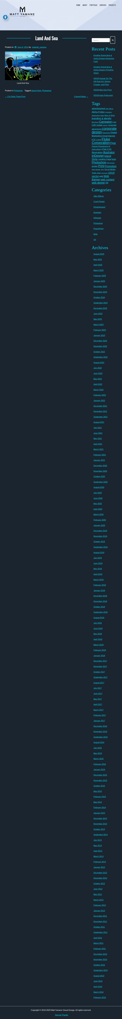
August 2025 (99, 254)
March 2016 (99, 759)
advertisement (98, 108)
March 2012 (99, 900)
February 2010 (100, 998)
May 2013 (98, 846)
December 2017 (100, 661)
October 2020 (99, 477)
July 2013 (98, 840)
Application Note (98, 115)
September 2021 (101, 417)
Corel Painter (99, 202)
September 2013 (101, 835)
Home (78, 5)
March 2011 (98, 943)
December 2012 (100, 873)
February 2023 (100, 330)
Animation (108, 112)
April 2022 (98, 384)
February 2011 (100, 949)
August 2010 (99, 976)
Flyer (113, 143)
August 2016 (99, 742)
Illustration (97, 152)
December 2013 (100, 818)
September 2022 (101, 357)
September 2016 (101, 737)
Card (114, 122)
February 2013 (100, 862)
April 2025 (98, 265)
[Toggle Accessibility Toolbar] (5, 17)
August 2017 (99, 683)
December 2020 (100, 466)
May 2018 (98, 634)
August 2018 (99, 618)
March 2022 (99, 390)
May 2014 (98, 802)
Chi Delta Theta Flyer (15, 97)
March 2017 (99, 710)
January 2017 (99, 721)
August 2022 (99, 363)
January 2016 (99, 770)
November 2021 (100, 411)
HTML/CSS (106, 149)
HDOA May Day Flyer (103, 90)
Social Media (109, 169)
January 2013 (99, 867)
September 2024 (101, 303)
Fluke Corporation (101, 141)
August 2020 (99, 487)
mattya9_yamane (39, 47)
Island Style (36, 91)
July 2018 (98, 623)
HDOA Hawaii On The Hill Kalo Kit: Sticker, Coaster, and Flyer (103, 81)
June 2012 (98, 889)
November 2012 (100, 878)
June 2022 (98, 373)
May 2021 (98, 439)
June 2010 (98, 981)
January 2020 (99, 525)
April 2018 (98, 639)
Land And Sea (46, 38)
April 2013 (98, 851)
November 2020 (100, 471)
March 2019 (99, 580)
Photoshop (18, 91)
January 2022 (99, 401)
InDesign (98, 155)
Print (101, 166)
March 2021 (99, 449)
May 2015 (98, 791)
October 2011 (99, 927)
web (101, 176)
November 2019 (100, 536)
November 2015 (100, 781)
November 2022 (100, 346)
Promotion (111, 166)
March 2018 (99, 645)
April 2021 (98, 444)
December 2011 (100, 916)
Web (95, 234)
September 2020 (101, 482)
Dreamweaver (99, 207)
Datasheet (106, 133)
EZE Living (96, 140)
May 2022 (98, 379)
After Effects (109, 109)
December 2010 (100, 954)
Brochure (95, 122)
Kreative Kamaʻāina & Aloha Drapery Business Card (104, 58)
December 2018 (100, 596)
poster (95, 166)
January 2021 (99, 460)
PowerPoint (98, 229)
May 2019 (98, 569)
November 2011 (100, 922)
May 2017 (98, 699)
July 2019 (98, 558)
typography (104, 173)
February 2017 (100, 715)
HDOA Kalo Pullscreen (103, 95)
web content (107, 179)
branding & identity (101, 118)
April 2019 (98, 574)
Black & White (109, 115)
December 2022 (100, 341)
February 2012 (100, 905)
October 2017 (99, 672)
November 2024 (100, 292)
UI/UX (111, 172)
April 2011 (98, 938)
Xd (106, 182)
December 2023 (100, 308)
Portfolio (93, 5)
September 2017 (101, 677)
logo (114, 159)
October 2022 (99, 352)
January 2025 (99, 281)
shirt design (96, 169)
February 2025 (100, 276)
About (85, 5)
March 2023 (99, 325)
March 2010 (99, 992)
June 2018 (98, 629)
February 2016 (100, 764)
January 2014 (99, 813)
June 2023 (98, 314)
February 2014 (100, 808)
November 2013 (100, 824)
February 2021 (100, 455)
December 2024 (100, 287)
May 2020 (98, 504)
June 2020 (98, 498)
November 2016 (100, 732)
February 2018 (100, 650)
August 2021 (99, 422)
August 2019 (99, 553)
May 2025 (98, 260)
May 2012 (98, 894)
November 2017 (100, 666)
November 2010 (100, 960)
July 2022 (98, 368)
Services (103, 5)
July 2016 (98, 748)
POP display (111, 163)
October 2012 (99, 884)
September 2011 (100, 932)
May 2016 (98, 753)
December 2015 (100, 775)
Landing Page (104, 159)
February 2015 (100, 797)
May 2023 (98, 319)
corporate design (104, 130)
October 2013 (99, 829)
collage (105, 125)
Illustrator (109, 152)
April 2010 (98, 987)
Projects (112, 5)
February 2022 (100, 395)
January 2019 (99, 591)
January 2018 (99, 656)
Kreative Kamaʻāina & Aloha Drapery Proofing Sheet (103, 70)
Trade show (96, 173)
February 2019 (100, 585)
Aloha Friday (98, 112)
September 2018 (101, 612)
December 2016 (100, 726)
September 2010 (101, 970)
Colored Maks (81, 97)
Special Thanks (61, 1015)
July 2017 (98, 688)
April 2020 (98, 509)
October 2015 (99, 786)
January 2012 (99, 911)
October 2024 (99, 297)
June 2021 (98, 433)
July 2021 (98, 428)
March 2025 (99, 270)
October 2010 (99, 965)
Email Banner (108, 136)
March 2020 (99, 514)
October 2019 (99, 542)
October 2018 (99, 607)
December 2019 (100, 531)
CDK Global (97, 125)
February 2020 (100, 520)
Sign (102, 169)
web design (98, 182)
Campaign (105, 121)
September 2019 (101, 547)
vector (95, 176)
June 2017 (98, 694)
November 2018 (100, 601)
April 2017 (98, 704)
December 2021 (100, 406)
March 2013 (99, 856)
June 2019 (98, 563)
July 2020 (98, 493)
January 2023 (99, 335)
